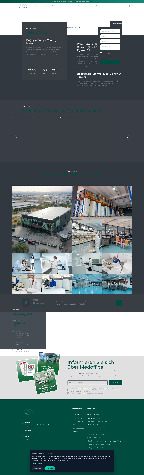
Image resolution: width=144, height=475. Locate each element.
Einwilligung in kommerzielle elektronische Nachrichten (93, 388)
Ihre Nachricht (106, 46)
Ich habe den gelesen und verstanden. (110, 55)
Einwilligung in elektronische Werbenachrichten (104, 441)
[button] (128, 137)
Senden (110, 62)
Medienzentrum (78, 428)
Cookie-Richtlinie (93, 438)
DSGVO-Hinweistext (109, 55)
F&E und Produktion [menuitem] (84, 6)
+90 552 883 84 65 (22, 344)
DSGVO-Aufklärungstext (95, 434)
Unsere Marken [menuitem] (50, 6)
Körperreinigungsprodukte (97, 421)
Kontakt (75, 431)
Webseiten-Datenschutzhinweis (98, 444)
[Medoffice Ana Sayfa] (25, 6)
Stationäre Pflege (93, 415)
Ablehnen (37, 468)
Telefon (104, 41)
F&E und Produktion (79, 425)
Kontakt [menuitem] (109, 6)
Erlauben (50, 468)
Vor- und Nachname (108, 31)
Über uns (75, 415)
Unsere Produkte (66, 6)
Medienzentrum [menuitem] (98, 6)
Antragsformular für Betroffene (98, 448)
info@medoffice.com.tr (23, 351)
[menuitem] (66, 6)
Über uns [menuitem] (39, 6)
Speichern (115, 382)
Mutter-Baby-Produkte (95, 425)
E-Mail (104, 36)
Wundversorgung (93, 418)
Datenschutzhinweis (84, 393)
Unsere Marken (77, 418)
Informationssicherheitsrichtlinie (99, 431)
